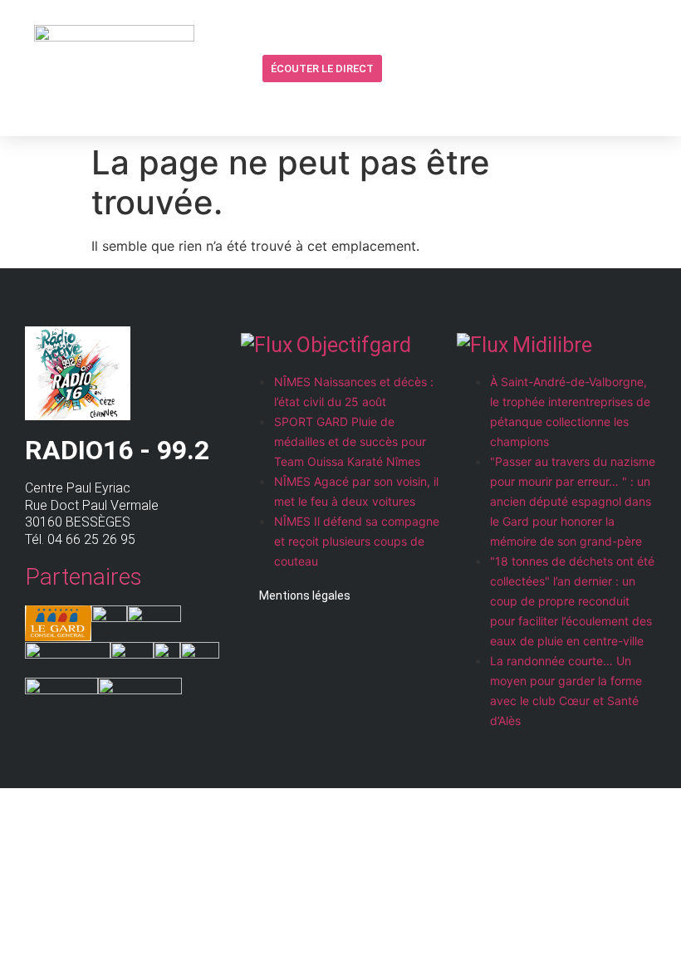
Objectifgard (353, 345)
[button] (398, 69)
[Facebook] (429, 68)
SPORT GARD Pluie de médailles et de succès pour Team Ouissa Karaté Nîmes (350, 441)
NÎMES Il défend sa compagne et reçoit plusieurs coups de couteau (356, 541)
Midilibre (552, 345)
